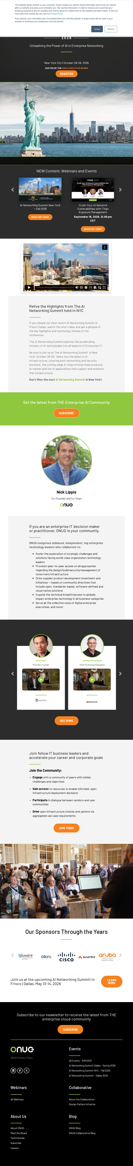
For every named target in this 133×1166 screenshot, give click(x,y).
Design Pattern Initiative (82, 1104)
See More (66, 720)
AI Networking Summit (70, 379)
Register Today (40, 217)
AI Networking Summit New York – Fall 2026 (40, 206)
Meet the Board (19, 1133)
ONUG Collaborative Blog (82, 1133)
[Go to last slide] (13, 190)
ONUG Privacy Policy (22, 1057)
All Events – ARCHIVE (80, 1060)
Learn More (111, 981)
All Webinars (17, 1099)
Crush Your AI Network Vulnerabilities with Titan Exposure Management (93, 208)
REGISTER (66, 74)
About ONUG (17, 1128)
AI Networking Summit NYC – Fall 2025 (89, 1070)
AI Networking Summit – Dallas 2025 (88, 1075)
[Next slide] (120, 190)
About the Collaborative (81, 1099)
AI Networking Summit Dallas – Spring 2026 (92, 1065)
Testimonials (18, 1137)
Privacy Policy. (56, 13)
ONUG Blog (75, 1128)
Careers (15, 1147)
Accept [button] (97, 29)
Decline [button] (111, 29)
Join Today (66, 828)
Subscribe (66, 413)
